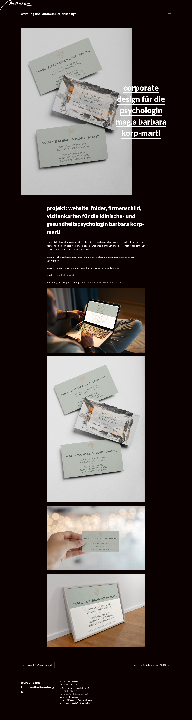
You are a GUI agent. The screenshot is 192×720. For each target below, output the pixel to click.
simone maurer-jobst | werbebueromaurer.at (102, 282)
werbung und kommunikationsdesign (49, 14)
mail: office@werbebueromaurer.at (74, 694)
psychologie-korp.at (64, 275)
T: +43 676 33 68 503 (68, 691)
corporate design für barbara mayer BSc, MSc (151, 665)
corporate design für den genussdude (38, 665)
